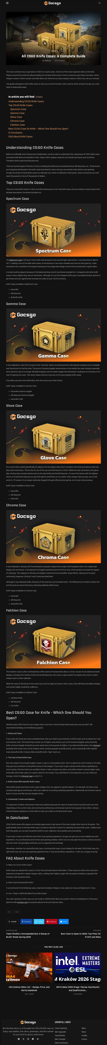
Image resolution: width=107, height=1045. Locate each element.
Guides (84, 1035)
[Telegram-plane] (37, 1039)
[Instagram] (28, 1039)
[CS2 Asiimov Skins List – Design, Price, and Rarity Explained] (29, 968)
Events (84, 1039)
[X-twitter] (23, 1039)
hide (39, 97)
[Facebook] (18, 1039)
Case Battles (60, 1035)
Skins (84, 1028)
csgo (17, 912)
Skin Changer (60, 1039)
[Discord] (32, 1039)
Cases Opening (61, 1028)
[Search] (99, 3)
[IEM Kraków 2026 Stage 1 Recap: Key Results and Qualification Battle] (78, 968)
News (84, 1032)
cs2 (9, 912)
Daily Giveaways (61, 1043)
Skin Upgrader (60, 1032)
